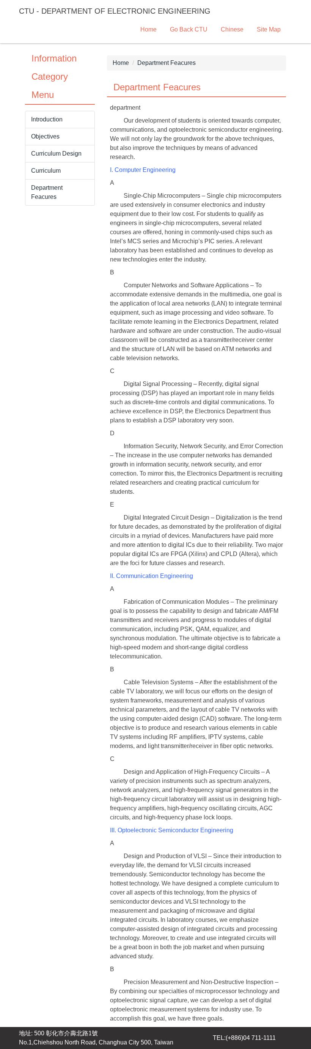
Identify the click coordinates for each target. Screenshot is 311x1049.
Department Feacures (166, 63)
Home (148, 29)
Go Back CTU (188, 29)
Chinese (232, 29)
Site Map (269, 29)
